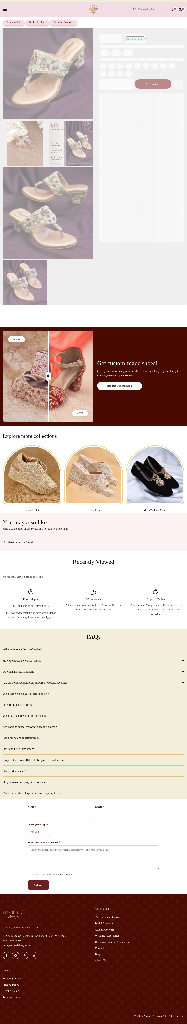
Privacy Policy (11, 984)
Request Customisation (119, 385)
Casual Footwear (104, 929)
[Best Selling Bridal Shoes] (93, 475)
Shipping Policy (12, 978)
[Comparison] (48, 376)
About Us (100, 960)
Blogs (98, 954)
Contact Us (101, 948)
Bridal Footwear (104, 923)
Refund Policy (11, 990)
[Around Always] (93, 9)
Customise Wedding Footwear (112, 941)
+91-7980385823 (13, 940)
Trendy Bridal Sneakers (108, 917)
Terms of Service (12, 997)
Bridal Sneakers (37, 22)
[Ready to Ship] (32, 475)
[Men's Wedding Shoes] (155, 475)
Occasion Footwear (63, 22)
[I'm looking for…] (135, 9)
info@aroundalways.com (17, 945)
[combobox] (148, 9)
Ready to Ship (13, 22)
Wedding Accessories (107, 935)
